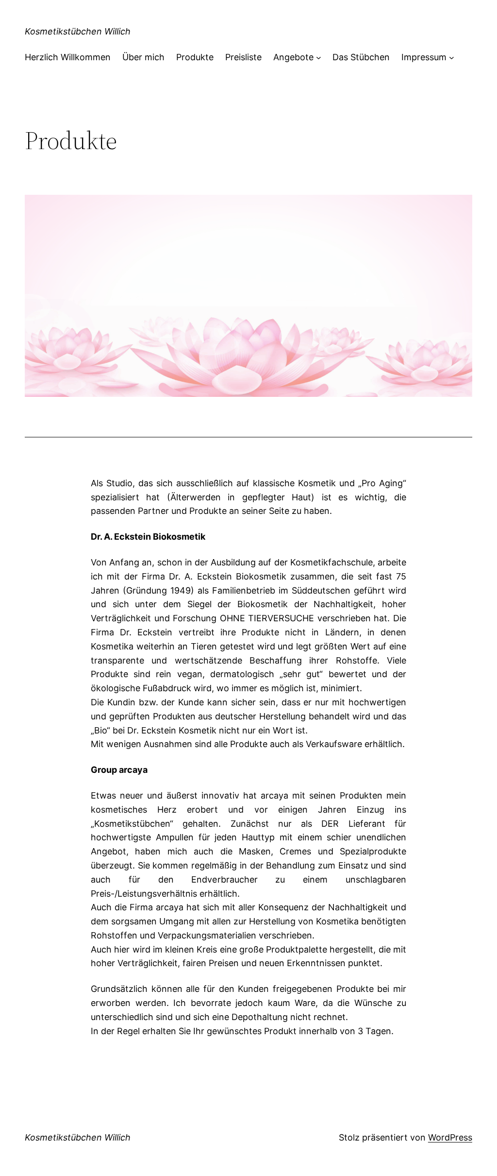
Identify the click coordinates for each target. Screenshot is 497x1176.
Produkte (195, 57)
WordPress (450, 1137)
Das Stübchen (361, 57)
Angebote (293, 57)
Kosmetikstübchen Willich (78, 31)
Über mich (143, 57)
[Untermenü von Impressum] (451, 57)
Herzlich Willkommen (68, 57)
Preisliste (243, 57)
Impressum (424, 57)
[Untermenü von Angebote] (318, 57)
